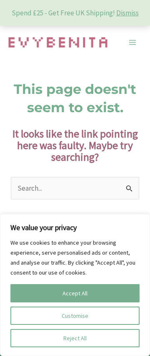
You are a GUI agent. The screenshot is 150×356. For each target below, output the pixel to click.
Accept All (75, 293)
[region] (75, 285)
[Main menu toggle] (132, 42)
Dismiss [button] (127, 12)
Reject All (75, 338)
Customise (75, 315)
